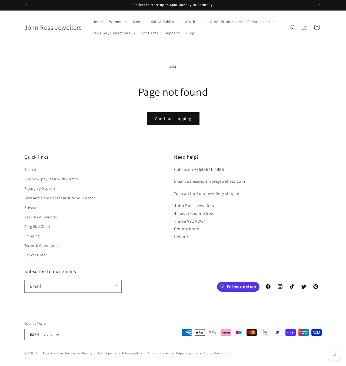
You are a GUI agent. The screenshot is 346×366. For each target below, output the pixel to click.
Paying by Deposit (39, 188)
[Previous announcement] (26, 5)
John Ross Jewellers (49, 353)
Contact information (217, 353)
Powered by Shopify (78, 353)
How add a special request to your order (59, 197)
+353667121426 (209, 169)
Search (30, 169)
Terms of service (158, 353)
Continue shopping (173, 118)
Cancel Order (35, 255)
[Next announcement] (320, 5)
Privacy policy (132, 353)
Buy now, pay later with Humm (51, 179)
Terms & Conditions (41, 245)
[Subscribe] (115, 286)
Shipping (32, 236)
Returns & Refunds (40, 217)
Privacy (30, 207)
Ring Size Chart (37, 226)
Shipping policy (186, 353)
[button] (118, 21)
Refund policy (107, 353)
